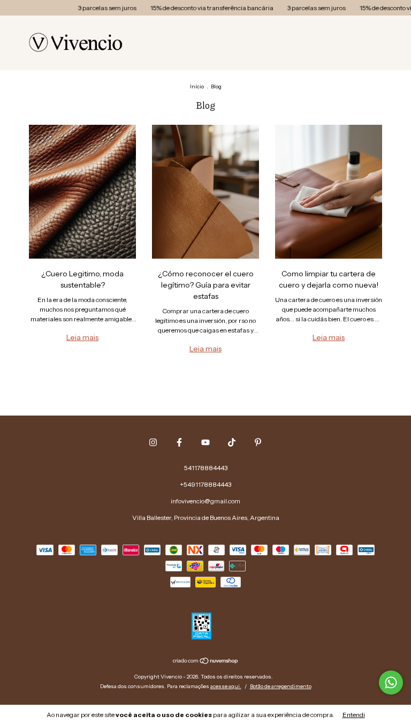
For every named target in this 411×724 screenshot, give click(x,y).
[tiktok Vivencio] (231, 442)
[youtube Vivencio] (205, 442)
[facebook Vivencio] (179, 442)
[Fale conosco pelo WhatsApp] (391, 682)
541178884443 (205, 468)
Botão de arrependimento (280, 686)
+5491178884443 (205, 484)
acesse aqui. (225, 686)
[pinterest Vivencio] (258, 442)
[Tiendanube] (205, 662)
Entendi (353, 715)
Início (197, 86)
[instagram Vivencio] (153, 442)
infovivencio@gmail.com (205, 501)
